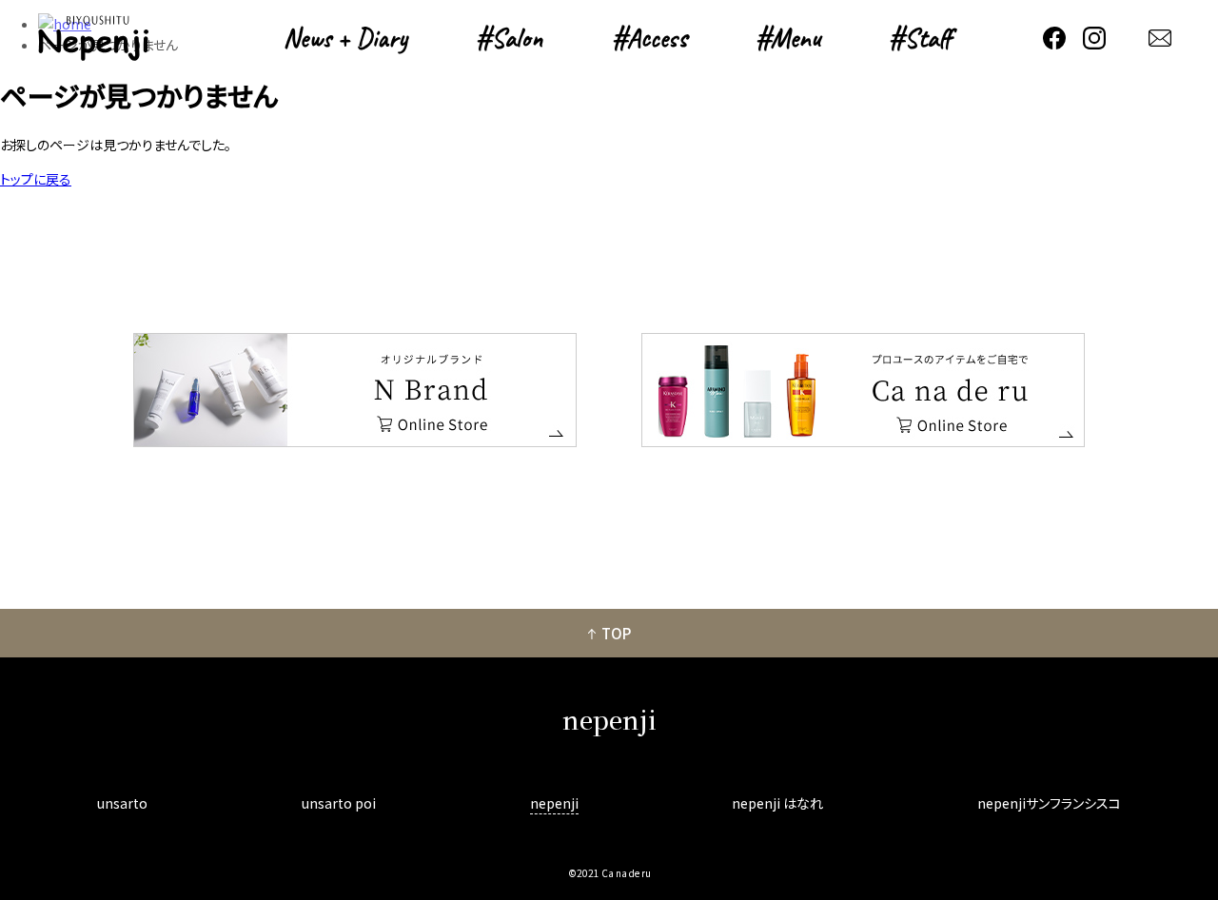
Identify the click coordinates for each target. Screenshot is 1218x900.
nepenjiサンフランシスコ (1049, 802)
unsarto (122, 802)
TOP (616, 633)
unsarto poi (339, 802)
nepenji (554, 802)
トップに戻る (35, 178)
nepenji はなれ (777, 802)
